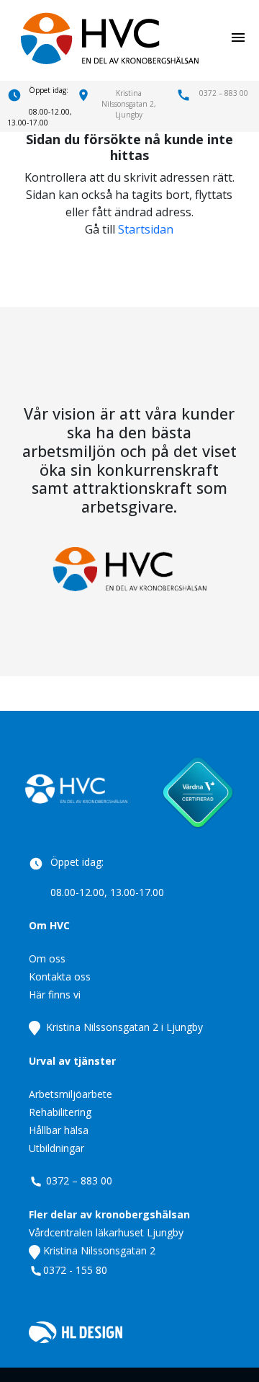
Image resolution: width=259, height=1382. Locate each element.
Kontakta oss (60, 976)
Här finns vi (55, 994)
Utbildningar (56, 1148)
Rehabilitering (60, 1112)
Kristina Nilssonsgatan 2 (97, 1250)
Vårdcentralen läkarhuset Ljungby (106, 1232)
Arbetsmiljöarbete (70, 1094)
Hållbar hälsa (58, 1130)
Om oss (47, 958)
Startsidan (145, 229)
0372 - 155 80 (75, 1270)
